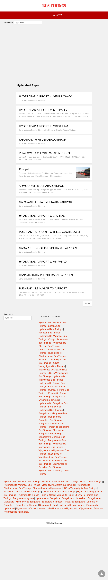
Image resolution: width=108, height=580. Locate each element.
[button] (54, 15)
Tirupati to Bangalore (74, 502)
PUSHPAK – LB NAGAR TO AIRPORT (43, 288)
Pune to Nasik (48, 495)
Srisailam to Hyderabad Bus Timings (60, 481)
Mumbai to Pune (65, 495)
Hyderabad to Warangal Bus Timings (22, 485)
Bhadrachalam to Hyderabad (47, 488)
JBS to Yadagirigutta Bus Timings (79, 488)
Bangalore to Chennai (27, 505)
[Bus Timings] (54, 8)
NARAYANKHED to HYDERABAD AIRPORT (46, 202)
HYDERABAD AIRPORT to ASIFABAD (43, 261)
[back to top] (101, 573)
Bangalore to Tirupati (52, 502)
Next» (87, 303)
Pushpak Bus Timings (49, 332)
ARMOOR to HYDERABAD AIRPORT (42, 185)
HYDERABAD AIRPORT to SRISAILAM (43, 126)
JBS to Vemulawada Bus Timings (59, 491)
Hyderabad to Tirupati (28, 495)
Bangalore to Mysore (23, 498)
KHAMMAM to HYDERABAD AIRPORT (43, 139)
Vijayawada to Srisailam (91, 508)
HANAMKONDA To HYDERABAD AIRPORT (46, 275)
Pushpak (24, 169)
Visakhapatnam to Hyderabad (62, 508)
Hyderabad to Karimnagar (16, 512)
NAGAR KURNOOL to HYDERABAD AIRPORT (48, 248)
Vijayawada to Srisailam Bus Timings (22, 491)
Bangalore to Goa (48, 505)
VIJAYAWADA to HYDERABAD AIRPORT (44, 153)
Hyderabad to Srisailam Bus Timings (22, 481)
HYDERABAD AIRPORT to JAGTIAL (42, 215)
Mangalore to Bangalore (28, 502)
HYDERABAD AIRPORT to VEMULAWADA (46, 96)
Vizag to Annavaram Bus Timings (58, 485)
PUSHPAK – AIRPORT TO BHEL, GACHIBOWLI (49, 231)
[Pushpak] (83, 177)
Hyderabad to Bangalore (47, 498)
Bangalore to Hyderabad (74, 498)
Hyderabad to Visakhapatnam (31, 508)
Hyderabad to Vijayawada (71, 505)
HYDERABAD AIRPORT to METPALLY (43, 109)
